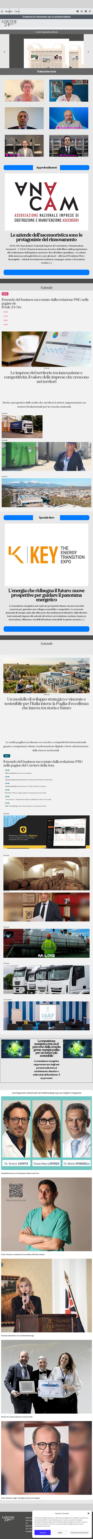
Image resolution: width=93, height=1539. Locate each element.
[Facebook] (78, 11)
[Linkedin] (86, 11)
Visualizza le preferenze (79, 1533)
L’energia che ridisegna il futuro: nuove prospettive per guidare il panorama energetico (46, 595)
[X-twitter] (90, 11)
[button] (88, 1513)
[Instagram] (82, 11)
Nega (60, 1533)
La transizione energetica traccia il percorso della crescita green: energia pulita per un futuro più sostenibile (47, 1048)
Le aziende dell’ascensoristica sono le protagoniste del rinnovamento (46, 237)
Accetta (43, 1533)
